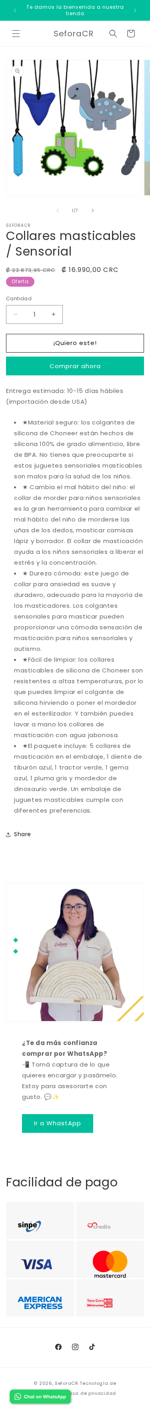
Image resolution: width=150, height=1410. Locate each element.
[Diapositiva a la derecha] (93, 210)
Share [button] (22, 834)
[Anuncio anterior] (15, 10)
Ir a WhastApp (57, 1123)
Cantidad (19, 298)
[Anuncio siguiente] (135, 10)
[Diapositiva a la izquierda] (57, 210)
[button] (16, 33)
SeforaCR (66, 1383)
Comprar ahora (75, 366)
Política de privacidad (88, 1393)
